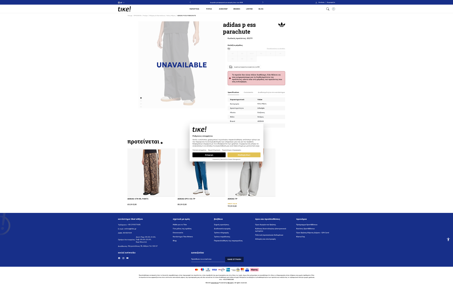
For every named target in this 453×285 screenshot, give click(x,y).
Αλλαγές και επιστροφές (265, 239)
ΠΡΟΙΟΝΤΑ (137, 15)
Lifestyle (261, 108)
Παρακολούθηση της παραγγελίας (228, 241)
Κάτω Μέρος (171, 15)
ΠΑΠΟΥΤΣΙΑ (194, 9)
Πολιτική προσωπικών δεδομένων (269, 235)
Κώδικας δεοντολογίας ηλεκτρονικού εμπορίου (270, 230)
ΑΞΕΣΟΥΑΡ (223, 9)
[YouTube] (127, 258)
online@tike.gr (130, 229)
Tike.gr (129, 15)
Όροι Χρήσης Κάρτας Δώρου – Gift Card (312, 233)
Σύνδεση (321, 2)
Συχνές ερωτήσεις (221, 225)
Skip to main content (127, 2)
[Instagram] (123, 258)
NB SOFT (231, 283)
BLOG (261, 9)
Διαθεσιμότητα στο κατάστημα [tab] (271, 92)
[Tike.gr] (124, 8)
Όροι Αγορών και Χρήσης (265, 225)
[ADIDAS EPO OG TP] (201, 172)
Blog (174, 241)
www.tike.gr (215, 283)
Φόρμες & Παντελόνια (157, 15)
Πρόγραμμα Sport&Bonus (306, 225)
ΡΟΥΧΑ (209, 9)
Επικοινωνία (178, 233)
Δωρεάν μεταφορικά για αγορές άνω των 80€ (226, 2)
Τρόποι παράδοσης (222, 237)
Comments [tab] (248, 92)
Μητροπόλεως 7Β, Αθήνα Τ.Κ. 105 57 (143, 246)
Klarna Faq (300, 237)
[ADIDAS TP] (251, 172)
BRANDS (236, 9)
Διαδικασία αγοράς (222, 229)
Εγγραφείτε (331, 2)
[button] (121, 2)
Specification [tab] (233, 92)
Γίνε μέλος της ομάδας (182, 229)
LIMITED (249, 9)
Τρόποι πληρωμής (221, 233)
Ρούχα (145, 15)
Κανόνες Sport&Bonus (305, 229)
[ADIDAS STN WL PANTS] (151, 172)
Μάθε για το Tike (180, 225)
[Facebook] (119, 258)
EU (229, 48)
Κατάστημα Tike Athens (183, 237)
